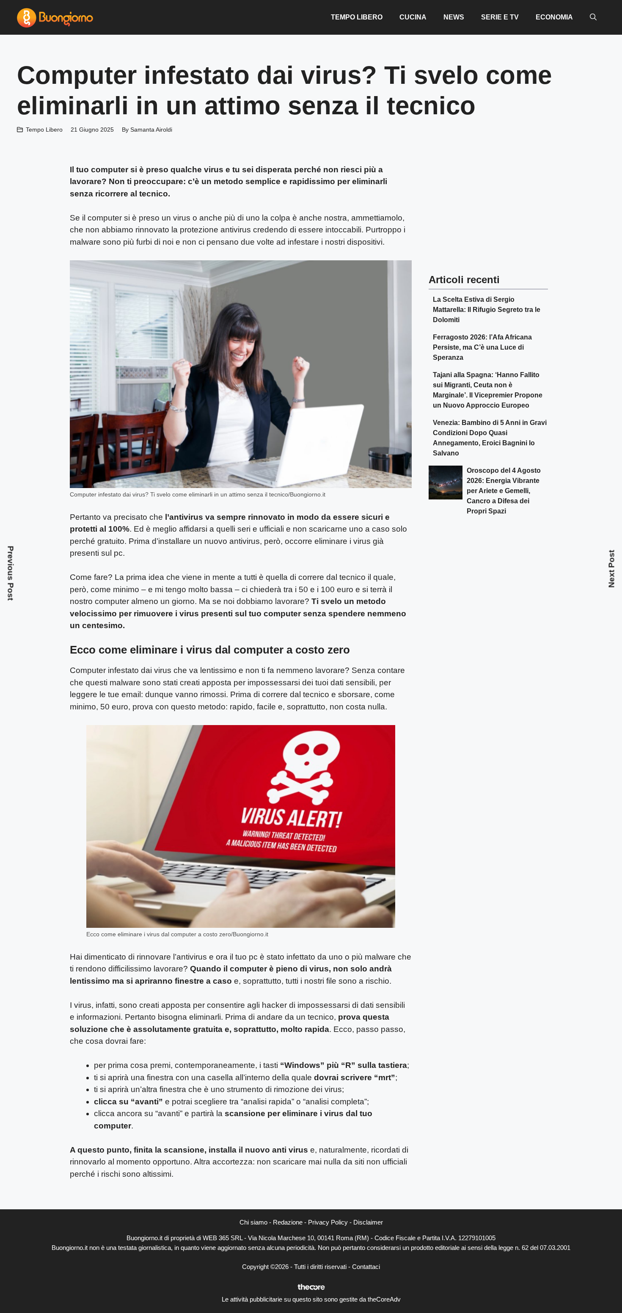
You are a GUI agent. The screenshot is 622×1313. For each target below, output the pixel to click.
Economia (554, 17)
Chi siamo (253, 1222)
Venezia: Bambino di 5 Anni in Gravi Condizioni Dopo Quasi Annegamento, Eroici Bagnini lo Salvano (490, 438)
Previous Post (10, 573)
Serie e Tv (500, 17)
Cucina (413, 17)
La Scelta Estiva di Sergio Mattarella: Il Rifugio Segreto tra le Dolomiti (486, 309)
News (453, 17)
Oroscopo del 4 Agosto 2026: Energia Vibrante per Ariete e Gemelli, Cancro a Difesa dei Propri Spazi (504, 491)
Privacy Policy (328, 1222)
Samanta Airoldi (151, 129)
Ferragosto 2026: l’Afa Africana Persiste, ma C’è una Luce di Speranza (482, 347)
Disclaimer (368, 1222)
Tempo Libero (357, 17)
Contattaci (366, 1266)
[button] (593, 17)
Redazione (288, 1222)
